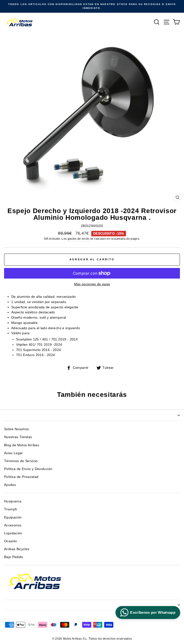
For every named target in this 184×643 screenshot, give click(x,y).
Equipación (13, 517)
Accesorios (12, 525)
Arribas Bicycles (16, 549)
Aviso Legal (13, 453)
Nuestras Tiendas (18, 437)
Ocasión (10, 541)
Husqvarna (12, 501)
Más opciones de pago (92, 284)
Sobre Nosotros (16, 429)
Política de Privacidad (21, 477)
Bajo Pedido (13, 557)
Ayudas (10, 485)
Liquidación (13, 533)
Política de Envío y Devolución (28, 469)
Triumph (10, 509)
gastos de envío (78, 238)
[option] (92, 6)
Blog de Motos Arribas (21, 445)
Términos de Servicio (21, 461)
